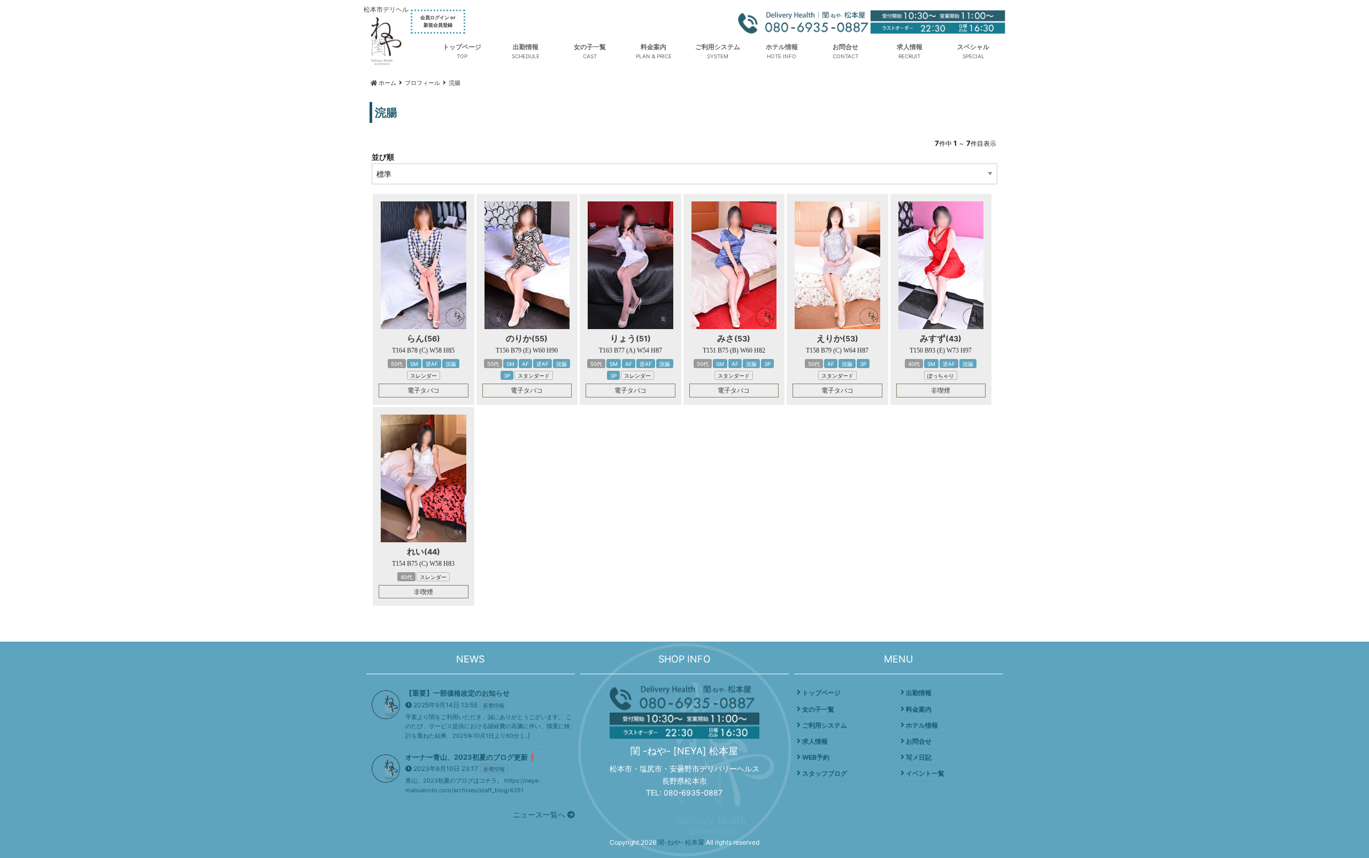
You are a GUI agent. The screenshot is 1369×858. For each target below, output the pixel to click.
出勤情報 (526, 47)
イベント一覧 (925, 773)
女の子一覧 (590, 47)
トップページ (462, 47)
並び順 (383, 156)
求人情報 (909, 47)
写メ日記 (919, 757)
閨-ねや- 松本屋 (681, 842)
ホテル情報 (782, 47)
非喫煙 (940, 390)
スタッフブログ (824, 773)
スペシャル (973, 47)
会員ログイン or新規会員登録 (438, 21)
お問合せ (845, 47)
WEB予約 (815, 757)
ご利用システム (717, 47)
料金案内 (653, 47)
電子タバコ (423, 390)
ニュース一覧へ (540, 814)
